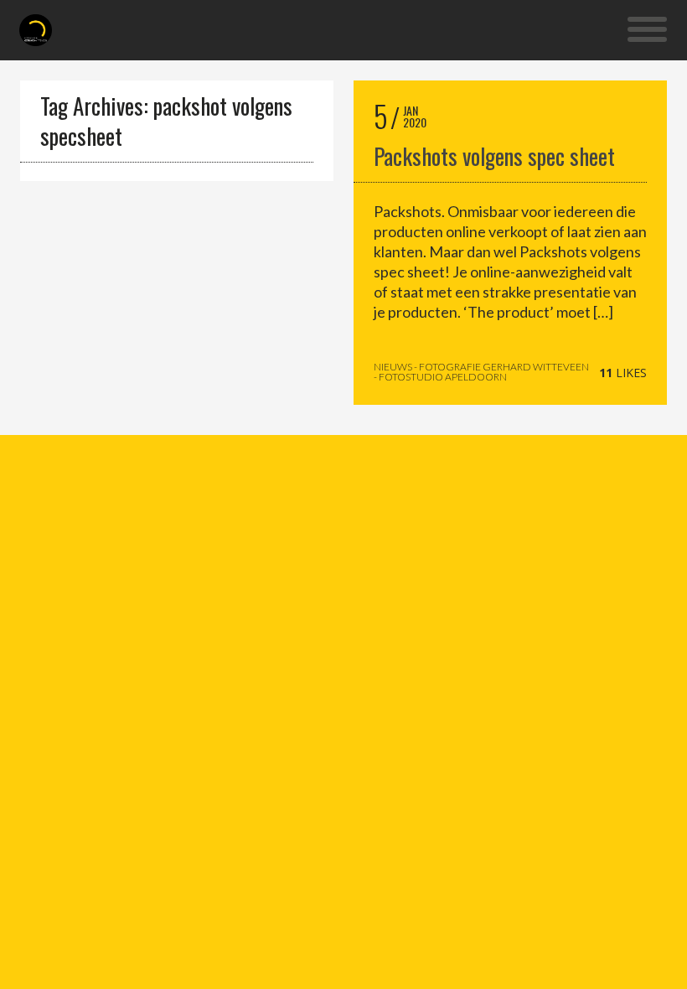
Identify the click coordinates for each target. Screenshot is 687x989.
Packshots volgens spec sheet (494, 156)
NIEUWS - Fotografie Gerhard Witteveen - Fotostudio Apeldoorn (481, 372)
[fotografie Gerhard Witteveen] (35, 30)
